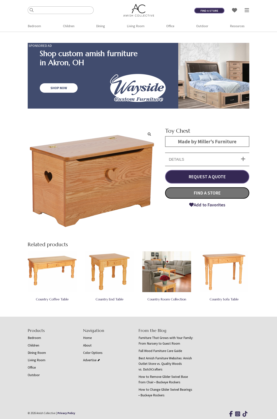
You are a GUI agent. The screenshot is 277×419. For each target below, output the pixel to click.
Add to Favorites (209, 204)
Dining (100, 26)
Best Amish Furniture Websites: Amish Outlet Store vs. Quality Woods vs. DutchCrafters (165, 363)
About (87, 345)
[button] (149, 134)
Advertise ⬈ (91, 360)
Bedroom (34, 26)
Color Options (93, 352)
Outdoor (202, 26)
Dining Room (37, 352)
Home (87, 338)
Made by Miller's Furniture (207, 141)
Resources (237, 26)
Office (170, 26)
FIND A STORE (209, 10)
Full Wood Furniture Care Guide (160, 351)
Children (68, 26)
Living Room (136, 26)
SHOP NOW (59, 88)
